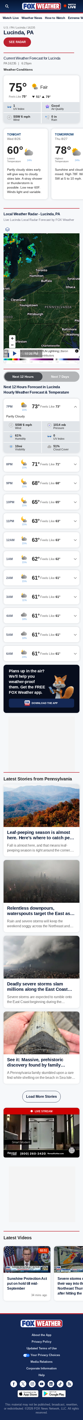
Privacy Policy (41, 1341)
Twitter (23, 1384)
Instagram (32, 1384)
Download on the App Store (28, 1393)
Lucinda (20, 27)
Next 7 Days (60, 376)
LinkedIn (51, 1384)
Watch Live (11, 18)
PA (12, 27)
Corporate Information (41, 1368)
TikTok (60, 1384)
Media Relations (41, 1361)
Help (42, 1375)
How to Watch (55, 18)
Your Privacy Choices (45, 1355)
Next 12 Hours (23, 376)
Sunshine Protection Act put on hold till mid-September (27, 1283)
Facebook (13, 1384)
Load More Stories (41, 1096)
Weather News (31, 18)
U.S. (6, 27)
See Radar (17, 42)
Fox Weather (41, 6)
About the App (41, 1335)
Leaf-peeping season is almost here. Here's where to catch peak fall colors (40, 837)
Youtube (41, 1384)
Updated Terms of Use (42, 1348)
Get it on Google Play (54, 1393)
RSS (69, 1384)
